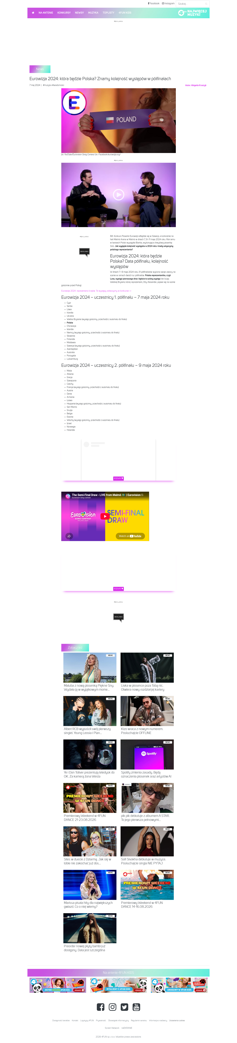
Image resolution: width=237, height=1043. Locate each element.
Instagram (169, 3)
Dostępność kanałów (61, 1021)
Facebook (154, 3)
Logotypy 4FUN (87, 1021)
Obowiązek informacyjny (118, 1021)
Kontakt (75, 1021)
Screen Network (112, 1028)
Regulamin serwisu (139, 1021)
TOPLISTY (108, 13)
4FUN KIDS (125, 13)
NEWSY (79, 13)
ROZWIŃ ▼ (118, 478)
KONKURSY (64, 13)
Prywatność (101, 1021)
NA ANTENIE (46, 13)
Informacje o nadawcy (158, 1021)
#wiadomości (58, 85)
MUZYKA (93, 13)
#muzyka (47, 85)
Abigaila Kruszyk (198, 85)
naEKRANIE (127, 1028)
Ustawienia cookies (177, 1021)
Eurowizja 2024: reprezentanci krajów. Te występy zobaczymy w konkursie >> (96, 291)
